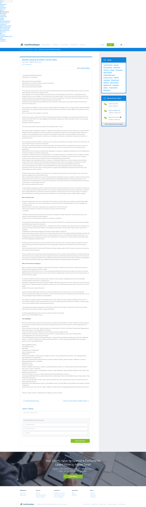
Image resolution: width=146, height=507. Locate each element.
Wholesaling (106, 90)
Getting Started (107, 72)
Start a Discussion (4, 30)
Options (105, 87)
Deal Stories (117, 67)
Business (116, 65)
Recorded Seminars (5, 21)
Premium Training (4, 22)
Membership (3, 4)
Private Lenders (113, 87)
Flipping (112, 70)
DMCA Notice (122, 504)
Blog (1, 33)
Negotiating (116, 85)
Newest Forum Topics (5, 25)
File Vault (2, 35)
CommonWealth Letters (6, 36)
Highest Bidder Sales (109, 75)
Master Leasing (114, 82)
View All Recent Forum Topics (114, 124)
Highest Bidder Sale (114, 110)
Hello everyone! (113, 104)
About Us (92, 493)
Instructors (3, 39)
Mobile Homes (107, 85)
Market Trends (115, 80)
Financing (106, 70)
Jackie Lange (38, 62)
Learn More (3, 15)
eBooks (2, 19)
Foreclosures (119, 70)
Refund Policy (102, 504)
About (1, 10)
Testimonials (3, 16)
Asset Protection (108, 65)
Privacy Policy (94, 504)
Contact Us (3, 41)
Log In (102, 44)
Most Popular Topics (5, 27)
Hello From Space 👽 (115, 117)
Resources (3, 9)
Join (110, 45)
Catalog (2, 6)
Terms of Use (86, 504)
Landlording (106, 80)
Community (3, 7)
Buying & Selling (85, 68)
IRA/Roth (116, 77)
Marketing (106, 82)
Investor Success (108, 77)
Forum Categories (5, 28)
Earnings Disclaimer (112, 504)
